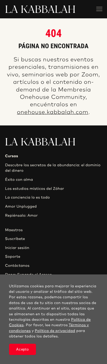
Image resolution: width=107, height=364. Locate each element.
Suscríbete (15, 239)
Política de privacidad (55, 331)
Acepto (22, 349)
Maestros (13, 230)
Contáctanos (17, 266)
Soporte (12, 257)
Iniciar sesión (17, 248)
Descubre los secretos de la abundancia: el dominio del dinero (52, 168)
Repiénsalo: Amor (21, 215)
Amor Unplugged (20, 206)
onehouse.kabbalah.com (52, 112)
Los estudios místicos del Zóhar (34, 189)
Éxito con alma (19, 180)
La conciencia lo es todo (27, 197)
